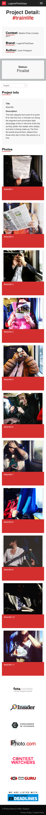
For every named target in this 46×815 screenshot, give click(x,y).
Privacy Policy (26, 812)
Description (11, 111)
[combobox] (14, 85)
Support (26, 808)
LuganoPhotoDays (17, 3)
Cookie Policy (38, 812)
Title (8, 103)
